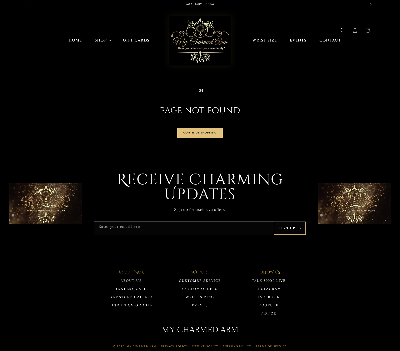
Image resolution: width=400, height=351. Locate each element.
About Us (131, 281)
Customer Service (200, 281)
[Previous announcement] (29, 4)
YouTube (269, 305)
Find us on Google (131, 305)
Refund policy (205, 346)
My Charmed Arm (141, 346)
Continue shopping (200, 133)
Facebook (269, 297)
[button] (102, 40)
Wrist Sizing (200, 297)
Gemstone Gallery (131, 297)
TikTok (269, 313)
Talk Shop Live (269, 281)
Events (200, 305)
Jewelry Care (131, 289)
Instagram (268, 289)
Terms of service (271, 346)
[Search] (342, 30)
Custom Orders (200, 289)
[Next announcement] (370, 4)
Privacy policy (174, 346)
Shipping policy (237, 346)
